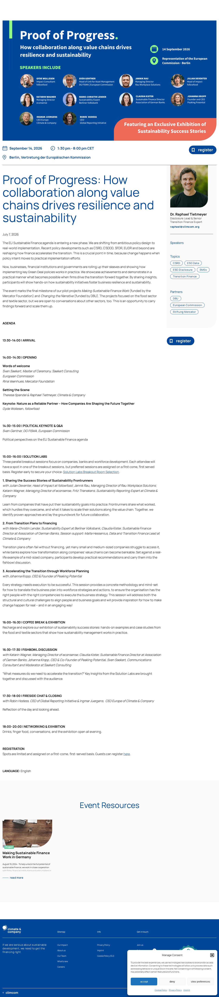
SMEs (203, 270)
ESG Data (193, 263)
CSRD (176, 263)
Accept (144, 981)
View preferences (200, 981)
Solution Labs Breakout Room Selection (91, 472)
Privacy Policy (175, 990)
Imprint (186, 990)
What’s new (62, 961)
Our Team (61, 955)
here (127, 754)
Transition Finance (185, 276)
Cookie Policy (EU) (105, 955)
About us (61, 950)
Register (205, 149)
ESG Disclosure (182, 270)
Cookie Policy (161, 990)
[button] (212, 955)
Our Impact (62, 945)
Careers (61, 966)
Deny (172, 981)
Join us (140, 945)
